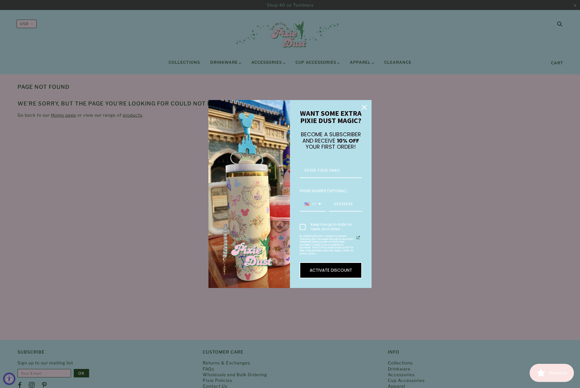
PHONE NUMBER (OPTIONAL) (323, 190)
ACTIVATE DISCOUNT (331, 270)
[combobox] (313, 204)
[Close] (364, 107)
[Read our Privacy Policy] (358, 237)
